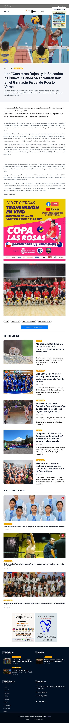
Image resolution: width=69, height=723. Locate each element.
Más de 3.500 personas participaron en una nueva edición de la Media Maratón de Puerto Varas (50, 467)
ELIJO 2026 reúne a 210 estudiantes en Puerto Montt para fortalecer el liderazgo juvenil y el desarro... (22, 672)
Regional (6, 690)
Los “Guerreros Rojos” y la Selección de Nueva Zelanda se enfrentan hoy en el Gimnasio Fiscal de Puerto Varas (33, 80)
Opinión (6, 696)
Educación (7, 693)
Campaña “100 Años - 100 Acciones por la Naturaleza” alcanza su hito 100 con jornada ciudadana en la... (49, 437)
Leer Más (38, 364)
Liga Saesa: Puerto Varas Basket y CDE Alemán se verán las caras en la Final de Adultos (50, 378)
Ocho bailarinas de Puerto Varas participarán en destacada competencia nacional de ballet (34, 527)
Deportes (6, 699)
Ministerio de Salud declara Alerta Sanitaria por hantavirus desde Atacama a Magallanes (50, 348)
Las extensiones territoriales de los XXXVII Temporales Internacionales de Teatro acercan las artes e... (54, 662)
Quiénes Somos (38, 719)
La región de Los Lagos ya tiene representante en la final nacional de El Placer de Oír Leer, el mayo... (22, 662)
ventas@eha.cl (42, 696)
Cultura (6, 702)
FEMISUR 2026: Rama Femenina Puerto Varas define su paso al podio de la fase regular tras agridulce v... (50, 407)
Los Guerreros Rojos (29, 321)
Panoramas (7, 705)
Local (6, 321)
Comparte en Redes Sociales (34, 327)
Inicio (27, 719)
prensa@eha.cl (42, 692)
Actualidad (7, 708)
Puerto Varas (15, 321)
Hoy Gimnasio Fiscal (44, 321)
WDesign (48, 716)
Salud (5, 711)
